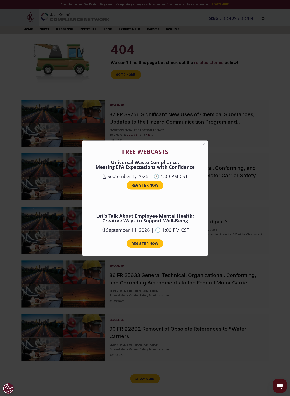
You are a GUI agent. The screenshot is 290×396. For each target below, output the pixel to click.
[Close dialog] (204, 144)
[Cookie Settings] (8, 388)
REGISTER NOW (145, 185)
